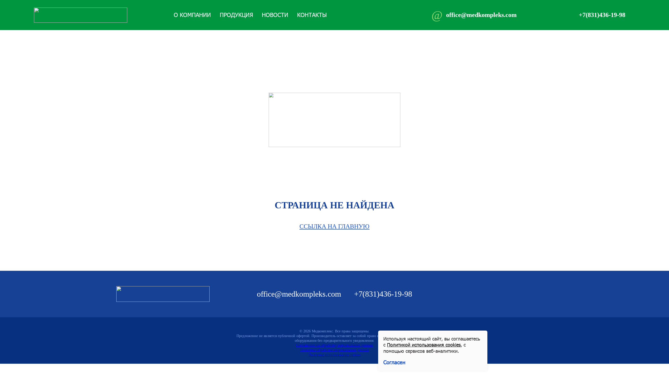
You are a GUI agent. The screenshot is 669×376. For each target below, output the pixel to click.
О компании (192, 14)
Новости (275, 14)
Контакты (312, 14)
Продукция (236, 14)
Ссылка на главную (334, 226)
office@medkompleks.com (299, 294)
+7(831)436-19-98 (383, 294)
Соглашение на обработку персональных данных (334, 345)
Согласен (394, 362)
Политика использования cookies (335, 355)
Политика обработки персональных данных (334, 350)
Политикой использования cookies (424, 345)
